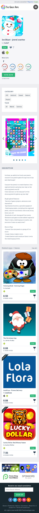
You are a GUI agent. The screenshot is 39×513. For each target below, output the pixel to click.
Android (13, 95)
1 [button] (14, 160)
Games (27, 95)
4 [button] (22, 160)
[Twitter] (15, 500)
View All (34, 248)
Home (5, 506)
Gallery (17, 506)
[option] (16, 137)
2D (6, 107)
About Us (32, 506)
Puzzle (8, 99)
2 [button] (17, 160)
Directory (24, 506)
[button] (3, 138)
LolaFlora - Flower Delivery (12, 390)
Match (12, 107)
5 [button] (25, 160)
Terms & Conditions (23, 507)
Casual (21, 95)
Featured (11, 506)
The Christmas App (9, 338)
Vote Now (8, 75)
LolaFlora (8, 393)
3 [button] (19, 160)
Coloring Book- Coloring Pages (13, 286)
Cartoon (19, 107)
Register (30, 2)
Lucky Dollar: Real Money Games (14, 443)
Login (36, 2)
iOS (7, 95)
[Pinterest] (19, 500)
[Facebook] (10, 500)
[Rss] (29, 500)
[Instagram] (24, 500)
